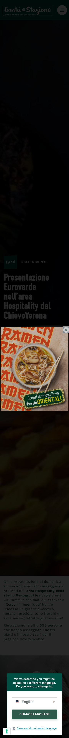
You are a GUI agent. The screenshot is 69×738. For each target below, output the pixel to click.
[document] (34, 369)
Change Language (34, 714)
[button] (66, 330)
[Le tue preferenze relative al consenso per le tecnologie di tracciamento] (6, 731)
